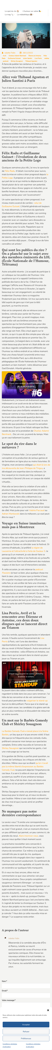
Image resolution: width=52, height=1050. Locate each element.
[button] (48, 1010)
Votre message (8, 1000)
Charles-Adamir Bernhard (17, 56)
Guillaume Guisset (14, 58)
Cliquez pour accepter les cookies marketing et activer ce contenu (26, 384)
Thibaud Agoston (31, 61)
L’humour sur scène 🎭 (32, 11)
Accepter (26, 1024)
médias (46, 58)
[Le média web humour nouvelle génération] (9, 5)
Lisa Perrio (38, 58)
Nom (4, 981)
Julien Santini (27, 58)
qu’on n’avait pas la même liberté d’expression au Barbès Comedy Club (25, 766)
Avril (4, 56)
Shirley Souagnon (17, 61)
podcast (5, 61)
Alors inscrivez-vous (28, 835)
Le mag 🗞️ (9, 14)
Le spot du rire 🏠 (12, 11)
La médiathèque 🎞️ (24, 14)
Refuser (26, 1031)
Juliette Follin (10, 53)
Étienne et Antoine (35, 56)
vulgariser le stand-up (37, 700)
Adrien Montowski (10, 513)
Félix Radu (10, 171)
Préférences (26, 1038)
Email (4, 990)
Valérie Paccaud (36, 510)
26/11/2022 (28, 53)
